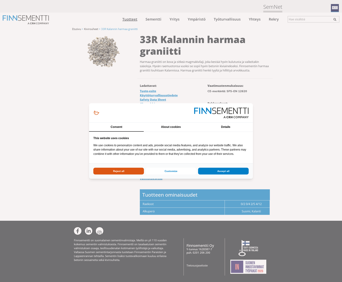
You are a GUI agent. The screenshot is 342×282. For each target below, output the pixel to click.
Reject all (118, 171)
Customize (171, 171)
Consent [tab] (116, 126)
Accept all (223, 171)
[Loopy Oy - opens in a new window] (96, 113)
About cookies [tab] (171, 126)
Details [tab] (225, 126)
